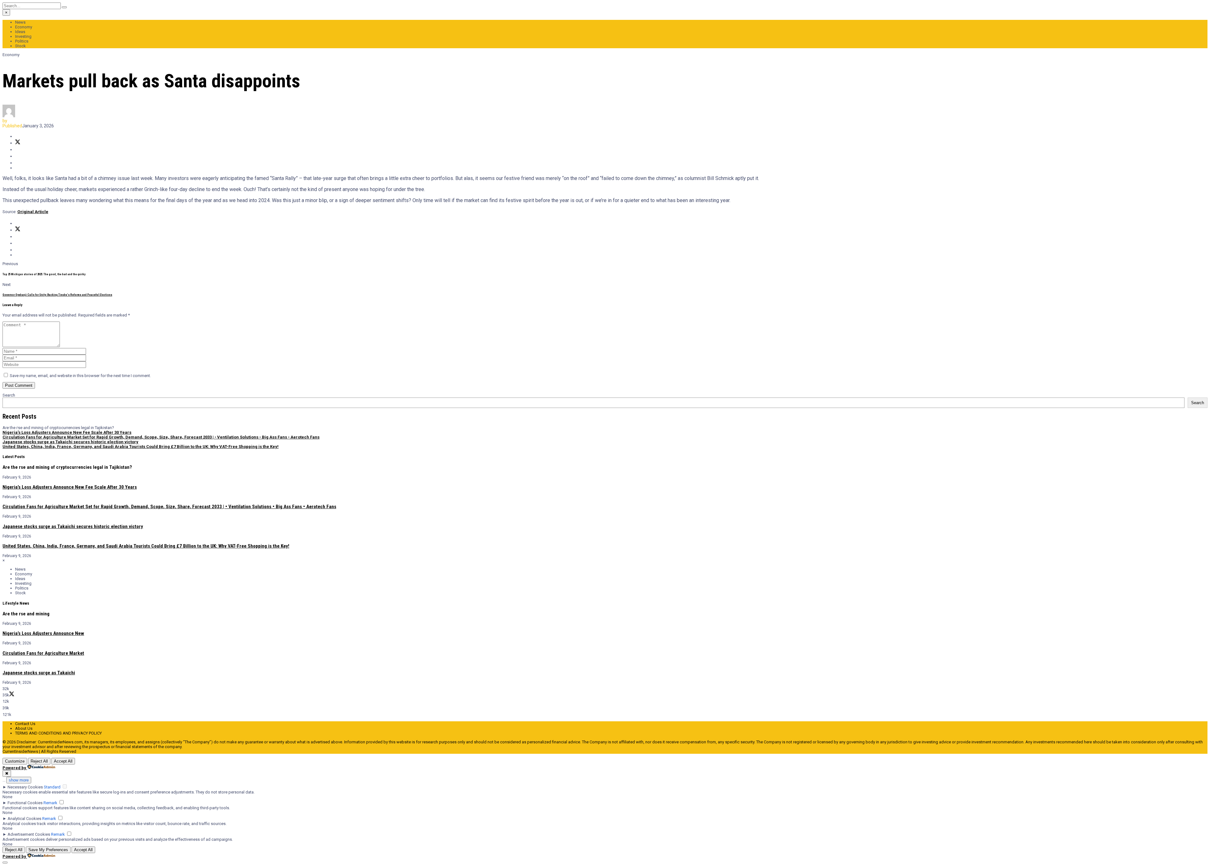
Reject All (39, 761)
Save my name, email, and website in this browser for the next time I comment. (80, 375)
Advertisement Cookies (29, 834)
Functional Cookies (25, 802)
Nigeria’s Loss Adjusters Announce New (43, 633)
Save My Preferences (48, 849)
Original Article (32, 211)
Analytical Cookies (24, 818)
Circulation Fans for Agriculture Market (43, 653)
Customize (15, 761)
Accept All (63, 761)
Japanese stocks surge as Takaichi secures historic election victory (70, 441)
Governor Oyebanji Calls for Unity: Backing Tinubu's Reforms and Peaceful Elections (57, 294)
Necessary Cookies (25, 787)
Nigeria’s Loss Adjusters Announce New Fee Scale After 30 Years (67, 432)
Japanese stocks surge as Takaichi (39, 673)
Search (9, 395)
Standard (52, 787)
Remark (50, 802)
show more (19, 780)
